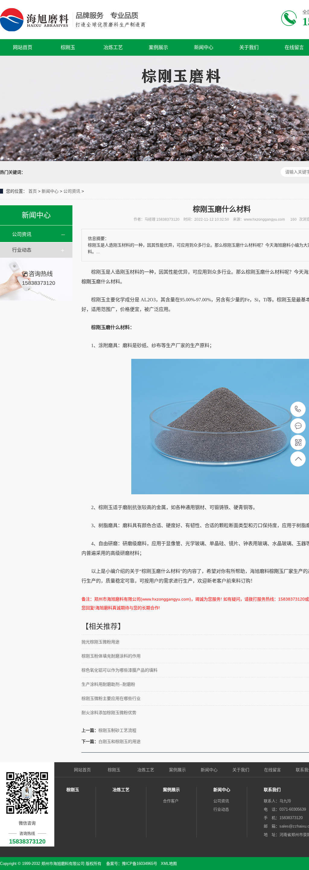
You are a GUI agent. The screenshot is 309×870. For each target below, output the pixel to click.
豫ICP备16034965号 (139, 863)
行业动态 (21, 250)
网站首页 (22, 47)
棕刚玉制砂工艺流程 (117, 730)
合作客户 (171, 801)
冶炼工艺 (113, 47)
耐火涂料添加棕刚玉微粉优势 (108, 712)
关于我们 (249, 47)
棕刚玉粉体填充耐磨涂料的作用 (111, 656)
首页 (32, 191)
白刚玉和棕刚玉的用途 (119, 741)
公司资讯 (71, 191)
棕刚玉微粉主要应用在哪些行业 (111, 698)
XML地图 (169, 863)
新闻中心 (203, 47)
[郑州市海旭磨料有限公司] (77, 20)
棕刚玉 (68, 47)
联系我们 (272, 789)
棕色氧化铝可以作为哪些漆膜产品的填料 (119, 670)
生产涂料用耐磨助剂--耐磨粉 (108, 684)
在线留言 (272, 769)
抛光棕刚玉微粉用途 (100, 641)
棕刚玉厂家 (281, 571)
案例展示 (158, 47)
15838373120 (298, 410)
